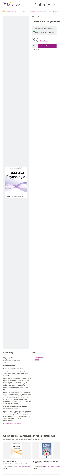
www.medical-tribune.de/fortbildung (16, 415)
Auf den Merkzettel (38, 49)
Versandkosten (44, 41)
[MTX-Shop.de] (11, 4)
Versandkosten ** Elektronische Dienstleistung (20, 466)
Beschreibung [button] (8, 353)
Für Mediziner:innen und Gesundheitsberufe (17, 11)
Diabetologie (33, 11)
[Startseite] (3, 11)
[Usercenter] (44, 4)
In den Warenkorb (47, 46)
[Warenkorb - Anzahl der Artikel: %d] (53, 4)
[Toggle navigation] (58, 4)
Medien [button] (34, 353)
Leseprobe (37, 360)
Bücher (40, 11)
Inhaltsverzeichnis (39, 357)
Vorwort (37, 359)
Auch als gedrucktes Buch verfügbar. (12, 423)
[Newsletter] (39, 4)
